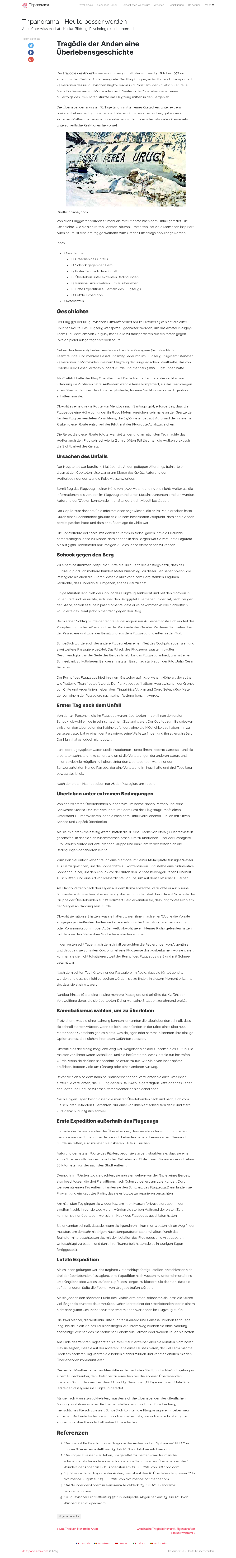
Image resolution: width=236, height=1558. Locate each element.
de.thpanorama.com (35, 1551)
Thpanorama (38, 5)
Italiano (141, 1543)
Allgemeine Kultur (68, 1516)
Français (84, 1543)
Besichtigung (176, 4)
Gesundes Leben (107, 4)
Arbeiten (159, 4)
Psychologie (85, 4)
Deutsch (124, 1543)
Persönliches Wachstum (136, 4)
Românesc (104, 1543)
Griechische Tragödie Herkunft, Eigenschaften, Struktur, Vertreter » (166, 1531)
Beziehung (194, 4)
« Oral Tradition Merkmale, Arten (77, 1528)
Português (160, 1543)
